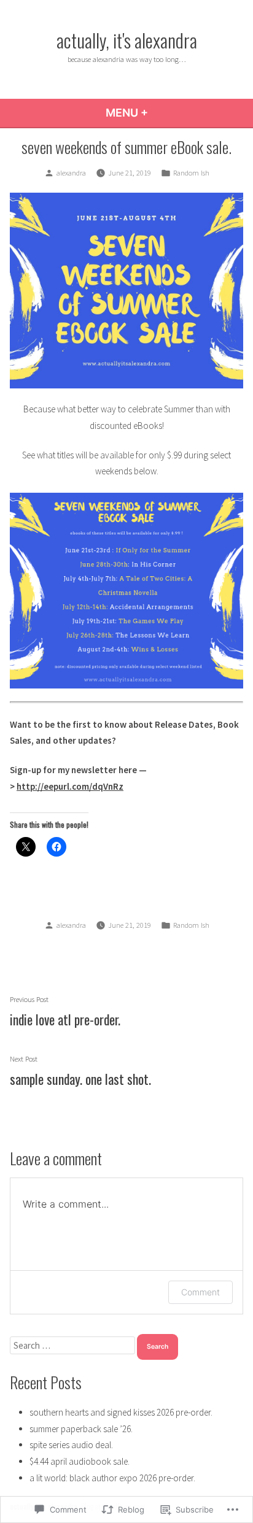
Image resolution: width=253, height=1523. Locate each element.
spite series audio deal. (71, 1445)
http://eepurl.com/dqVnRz (70, 786)
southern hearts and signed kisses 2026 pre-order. (120, 1412)
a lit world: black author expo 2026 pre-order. (112, 1478)
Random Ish (191, 172)
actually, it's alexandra (126, 40)
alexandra (71, 172)
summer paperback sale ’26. (81, 1429)
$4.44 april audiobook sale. (79, 1461)
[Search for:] (73, 1345)
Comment (200, 1292)
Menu (160, 112)
